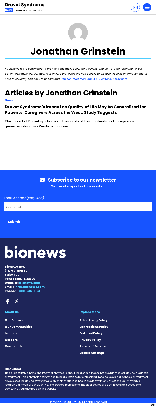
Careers (11, 340)
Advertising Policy (93, 320)
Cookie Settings (92, 353)
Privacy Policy (90, 340)
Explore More (90, 312)
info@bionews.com (30, 287)
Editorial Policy (91, 333)
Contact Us (13, 346)
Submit (14, 221)
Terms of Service (93, 346)
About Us (12, 312)
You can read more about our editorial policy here (94, 79)
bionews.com (29, 283)
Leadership (13, 333)
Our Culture (14, 320)
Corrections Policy (94, 327)
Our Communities (18, 327)
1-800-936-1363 (28, 291)
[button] (135, 7)
